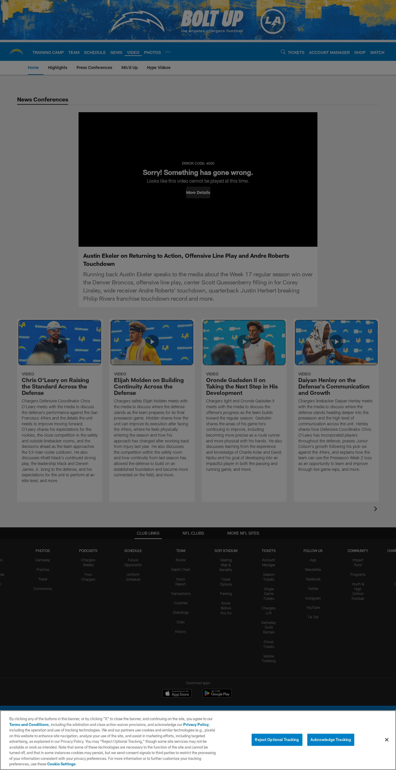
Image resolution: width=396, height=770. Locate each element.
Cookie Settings (61, 764)
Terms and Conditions (29, 724)
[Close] (386, 739)
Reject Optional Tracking (277, 739)
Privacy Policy (196, 724)
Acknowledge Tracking (330, 739)
